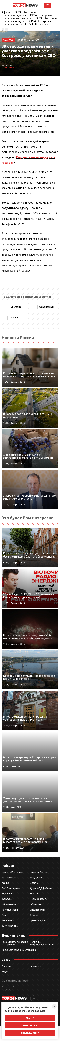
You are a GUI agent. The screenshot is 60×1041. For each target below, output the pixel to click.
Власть (34, 883)
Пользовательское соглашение (19, 950)
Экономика (8, 920)
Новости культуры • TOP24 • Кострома (26, 21)
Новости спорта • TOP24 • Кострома (25, 24)
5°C (47, 5)
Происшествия (10, 909)
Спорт (5, 915)
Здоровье (7, 893)
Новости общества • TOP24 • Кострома (27, 15)
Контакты (35, 966)
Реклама (6, 966)
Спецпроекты (37, 909)
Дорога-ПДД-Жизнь (41, 888)
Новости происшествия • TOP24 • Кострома (30, 18)
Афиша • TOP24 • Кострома (19, 12)
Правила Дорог (38, 920)
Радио (5, 971)
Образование (9, 904)
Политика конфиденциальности (42, 943)
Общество (36, 904)
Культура (7, 899)
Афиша (5, 883)
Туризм (34, 915)
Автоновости (9, 877)
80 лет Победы (10, 925)
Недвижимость (38, 899)
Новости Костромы (12, 872)
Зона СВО (35, 893)
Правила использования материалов (15, 943)
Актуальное (36, 877)
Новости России (39, 872)
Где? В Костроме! (11, 888)
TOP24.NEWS (8, 67)
